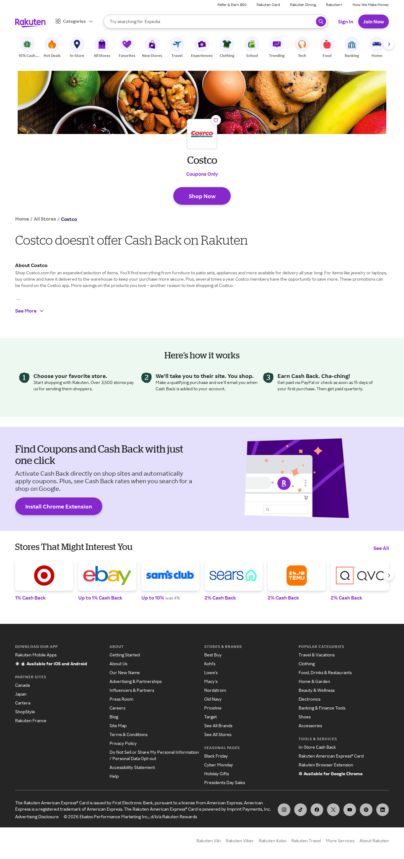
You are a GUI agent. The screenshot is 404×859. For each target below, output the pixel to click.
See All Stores (217, 734)
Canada (22, 685)
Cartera (22, 702)
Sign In (345, 21)
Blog (114, 716)
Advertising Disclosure (37, 816)
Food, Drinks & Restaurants (325, 672)
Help (114, 776)
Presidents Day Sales (224, 782)
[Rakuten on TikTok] (300, 809)
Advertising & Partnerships (136, 681)
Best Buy (213, 654)
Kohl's (209, 663)
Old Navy (213, 699)
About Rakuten (374, 840)
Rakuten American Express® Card (331, 755)
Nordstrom (215, 690)
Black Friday (216, 755)
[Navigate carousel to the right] (389, 44)
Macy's (210, 681)
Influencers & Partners (132, 690)
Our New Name (125, 672)
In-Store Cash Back (317, 747)
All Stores (45, 219)
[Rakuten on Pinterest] (366, 809)
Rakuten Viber (240, 840)
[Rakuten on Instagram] (284, 809)
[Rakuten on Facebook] (317, 809)
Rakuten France (30, 720)
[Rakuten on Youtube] (349, 809)
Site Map (118, 725)
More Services (340, 840)
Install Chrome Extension (58, 506)
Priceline (213, 707)
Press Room (121, 699)
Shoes (305, 716)
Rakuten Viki (208, 840)
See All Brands (218, 725)
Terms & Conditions (128, 734)
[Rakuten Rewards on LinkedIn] (382, 809)
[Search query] (321, 21)
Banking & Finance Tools (322, 707)
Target (210, 716)
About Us (118, 663)
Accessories (310, 725)
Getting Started (125, 654)
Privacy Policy (123, 743)
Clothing (307, 663)
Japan (21, 694)
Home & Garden (314, 681)
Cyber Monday (218, 764)
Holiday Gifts (216, 773)
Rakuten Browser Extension (326, 764)
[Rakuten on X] (333, 809)
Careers (117, 707)
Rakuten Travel (306, 840)
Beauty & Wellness (317, 690)
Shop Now (202, 195)
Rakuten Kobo (272, 840)
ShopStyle (25, 711)
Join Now (373, 21)
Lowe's (210, 672)
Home (22, 219)
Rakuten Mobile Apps (35, 654)
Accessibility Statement (132, 767)
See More (26, 311)
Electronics (309, 699)
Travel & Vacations (317, 654)
